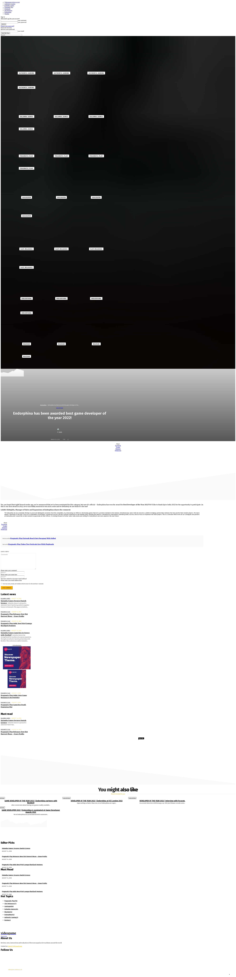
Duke (60, 432)
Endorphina (7, 12)
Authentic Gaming (9, 4)
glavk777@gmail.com (15, 946)
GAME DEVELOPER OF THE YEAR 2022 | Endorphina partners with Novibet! (31, 802)
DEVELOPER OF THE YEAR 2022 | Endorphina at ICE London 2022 (97, 801)
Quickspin (7, 9)
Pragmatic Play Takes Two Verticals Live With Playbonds (31, 544)
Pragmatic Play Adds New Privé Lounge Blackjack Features (22, 865)
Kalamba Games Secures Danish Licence (16, 848)
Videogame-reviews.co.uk (12, 2)
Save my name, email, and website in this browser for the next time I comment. (23, 583)
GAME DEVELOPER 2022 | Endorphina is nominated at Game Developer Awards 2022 (31, 811)
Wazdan (6, 14)
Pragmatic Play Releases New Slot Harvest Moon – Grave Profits (24, 856)
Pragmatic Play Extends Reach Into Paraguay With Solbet (33, 538)
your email (21, 31)
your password (22, 22)
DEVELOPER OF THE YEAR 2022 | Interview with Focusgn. (162, 801)
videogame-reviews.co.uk (15, 969)
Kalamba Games (9, 5)
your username (22, 20)
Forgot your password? (7, 26)
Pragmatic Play (8, 7)
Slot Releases (8, 10)
